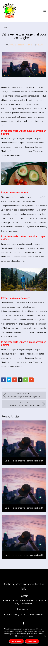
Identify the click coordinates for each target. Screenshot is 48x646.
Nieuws (39, 45)
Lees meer (32, 641)
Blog (6, 27)
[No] (45, 636)
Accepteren (16, 641)
